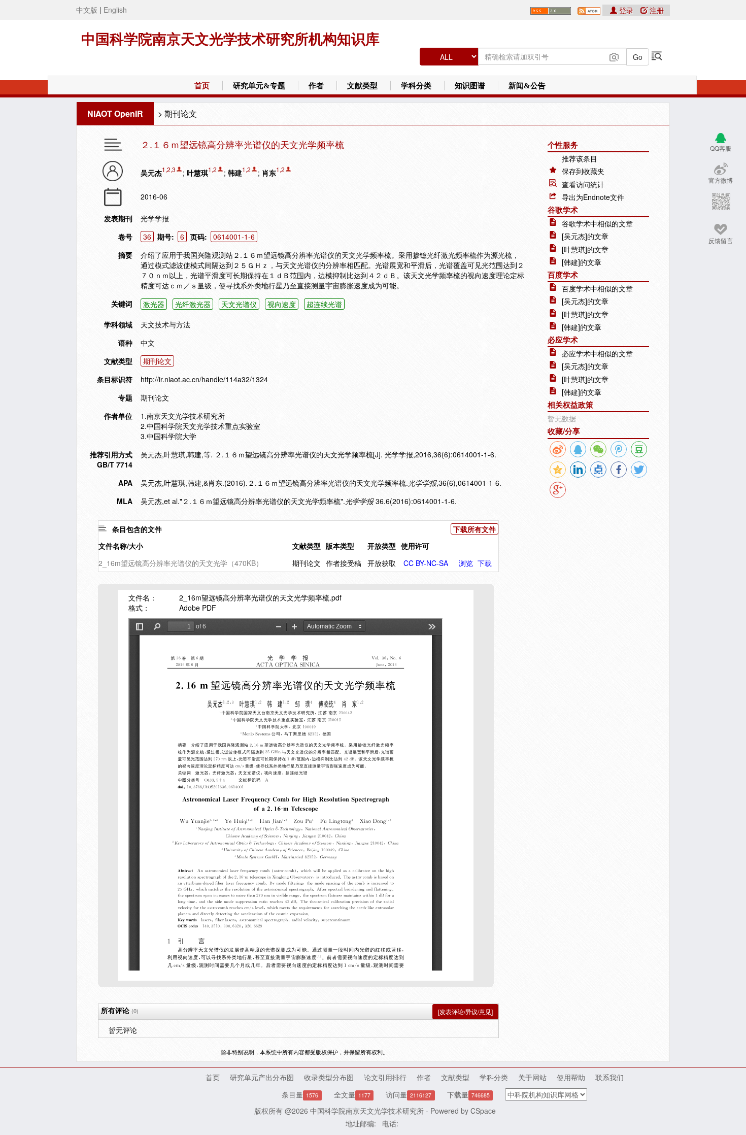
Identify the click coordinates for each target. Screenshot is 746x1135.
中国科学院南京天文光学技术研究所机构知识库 (230, 39)
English (115, 10)
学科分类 (416, 86)
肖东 (269, 173)
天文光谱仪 (239, 304)
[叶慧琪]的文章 (585, 249)
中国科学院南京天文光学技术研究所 (367, 1111)
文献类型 (362, 86)
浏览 (466, 563)
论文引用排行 (385, 1077)
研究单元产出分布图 (262, 1077)
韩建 (235, 173)
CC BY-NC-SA (425, 563)
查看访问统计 (583, 184)
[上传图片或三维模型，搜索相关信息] (614, 56)
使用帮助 (571, 1077)
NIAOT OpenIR (115, 113)
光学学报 (155, 218)
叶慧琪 (197, 173)
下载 (485, 563)
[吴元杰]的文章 (585, 236)
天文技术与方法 (165, 324)
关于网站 (532, 1077)
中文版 (86, 10)
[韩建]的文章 (581, 262)
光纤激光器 (193, 304)
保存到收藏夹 (583, 171)
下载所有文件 (474, 529)
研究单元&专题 (259, 86)
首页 (202, 86)
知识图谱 (470, 86)
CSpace (483, 1111)
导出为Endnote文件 (593, 197)
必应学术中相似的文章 (597, 353)
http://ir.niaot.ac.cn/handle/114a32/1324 (204, 379)
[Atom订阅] (589, 10)
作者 (316, 86)
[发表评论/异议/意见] (465, 1011)
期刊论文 (180, 113)
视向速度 (281, 304)
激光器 (153, 304)
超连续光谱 (324, 304)
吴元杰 (151, 173)
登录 (626, 10)
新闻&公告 (527, 86)
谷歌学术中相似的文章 (597, 223)
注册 (656, 10)
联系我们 (609, 1077)
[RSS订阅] (550, 10)
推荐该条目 (579, 158)
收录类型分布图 (329, 1077)
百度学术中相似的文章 (597, 288)
